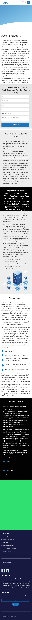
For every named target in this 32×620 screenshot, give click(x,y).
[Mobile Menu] (28, 2)
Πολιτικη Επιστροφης (7, 551)
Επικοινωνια (5, 554)
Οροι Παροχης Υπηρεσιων (8, 559)
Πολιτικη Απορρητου (7, 562)
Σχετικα (4, 557)
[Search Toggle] (25, 3)
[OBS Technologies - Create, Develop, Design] (5, 2)
